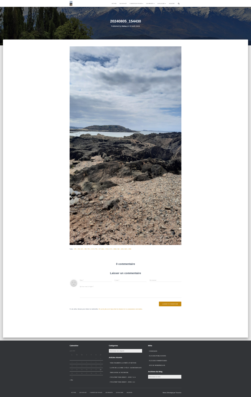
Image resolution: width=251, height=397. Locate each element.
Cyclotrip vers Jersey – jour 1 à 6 (122, 382)
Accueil (114, 3)
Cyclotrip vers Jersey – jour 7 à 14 (123, 377)
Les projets (150, 3)
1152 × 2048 (112, 249)
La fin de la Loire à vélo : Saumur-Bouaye (126, 368)
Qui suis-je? (123, 3)
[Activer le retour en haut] (247, 393)
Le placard (161, 3)
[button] (142, 3)
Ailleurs (172, 3)
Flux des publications (157, 356)
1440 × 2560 (127, 249)
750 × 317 (98, 249)
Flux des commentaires (158, 361)
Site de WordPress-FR (157, 365)
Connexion (153, 351)
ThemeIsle (178, 392)
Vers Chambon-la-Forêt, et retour (123, 363)
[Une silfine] (71, 3)
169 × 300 (83, 249)
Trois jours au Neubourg (119, 372)
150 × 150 (77, 249)
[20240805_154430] (125, 145)
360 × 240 (120, 249)
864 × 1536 (105, 249)
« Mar (71, 380)
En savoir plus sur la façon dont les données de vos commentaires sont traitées (120, 309)
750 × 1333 (90, 249)
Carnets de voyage (136, 3)
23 (100, 370)
